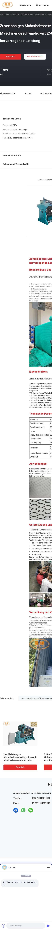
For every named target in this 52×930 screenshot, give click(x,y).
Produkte (15, 14)
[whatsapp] (23, 810)
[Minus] (48, 867)
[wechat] (30, 810)
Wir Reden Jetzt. (35, 56)
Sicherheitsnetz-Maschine (32, 14)
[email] (15, 810)
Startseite (4, 14)
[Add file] (3, 926)
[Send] (48, 926)
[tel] (38, 810)
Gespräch (10, 56)
